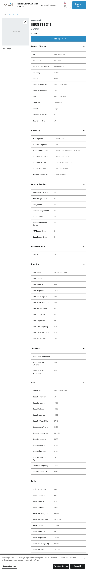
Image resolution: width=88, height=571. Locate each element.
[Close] (84, 558)
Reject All (77, 566)
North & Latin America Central (27, 5)
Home (4, 14)
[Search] (42, 5)
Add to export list (58, 39)
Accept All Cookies (61, 566)
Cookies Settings (9, 566)
